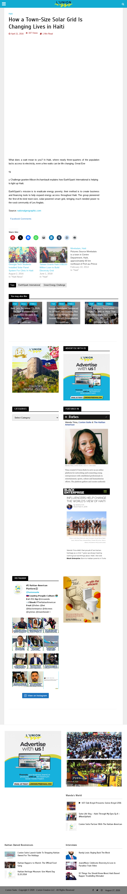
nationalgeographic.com (29, 210)
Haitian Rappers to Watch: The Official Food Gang (37, 864)
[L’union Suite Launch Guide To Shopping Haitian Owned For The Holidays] (10, 855)
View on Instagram (37, 695)
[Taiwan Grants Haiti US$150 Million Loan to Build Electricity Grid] (54, 255)
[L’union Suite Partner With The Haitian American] (71, 826)
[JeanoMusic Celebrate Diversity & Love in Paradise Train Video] (71, 865)
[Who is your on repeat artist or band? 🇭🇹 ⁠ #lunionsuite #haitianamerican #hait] (51, 680)
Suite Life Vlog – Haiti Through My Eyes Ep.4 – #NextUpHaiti (99, 815)
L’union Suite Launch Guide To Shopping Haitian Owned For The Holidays (38, 854)
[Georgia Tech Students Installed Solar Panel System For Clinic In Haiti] (23, 255)
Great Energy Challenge (54, 285)
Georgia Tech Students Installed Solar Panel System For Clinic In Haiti (21, 267)
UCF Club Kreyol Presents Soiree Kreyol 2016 (101, 803)
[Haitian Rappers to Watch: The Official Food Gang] (10, 864)
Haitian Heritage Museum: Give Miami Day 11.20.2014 (36, 873)
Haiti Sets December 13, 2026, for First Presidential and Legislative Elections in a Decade (25, 313)
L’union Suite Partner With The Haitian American (100, 824)
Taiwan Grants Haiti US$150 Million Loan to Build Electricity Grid (53, 267)
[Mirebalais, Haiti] (85, 259)
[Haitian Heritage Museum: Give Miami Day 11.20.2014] (10, 874)
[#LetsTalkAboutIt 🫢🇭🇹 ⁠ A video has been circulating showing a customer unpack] (20, 661)
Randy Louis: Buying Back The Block (94, 853)
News (23, 304)
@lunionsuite (32, 592)
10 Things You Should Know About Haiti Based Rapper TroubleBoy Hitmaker (99, 874)
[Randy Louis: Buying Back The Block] (71, 855)
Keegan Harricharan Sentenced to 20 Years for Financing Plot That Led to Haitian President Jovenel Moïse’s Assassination (63, 313)
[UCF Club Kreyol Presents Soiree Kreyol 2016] (71, 806)
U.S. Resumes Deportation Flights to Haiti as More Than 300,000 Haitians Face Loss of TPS (101, 313)
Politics (33, 304)
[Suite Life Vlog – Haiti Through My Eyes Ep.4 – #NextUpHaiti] (71, 816)
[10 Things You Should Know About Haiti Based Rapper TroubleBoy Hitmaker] (71, 876)
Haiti (11, 14)
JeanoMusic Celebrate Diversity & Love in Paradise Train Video (97, 864)
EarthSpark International (29, 285)
